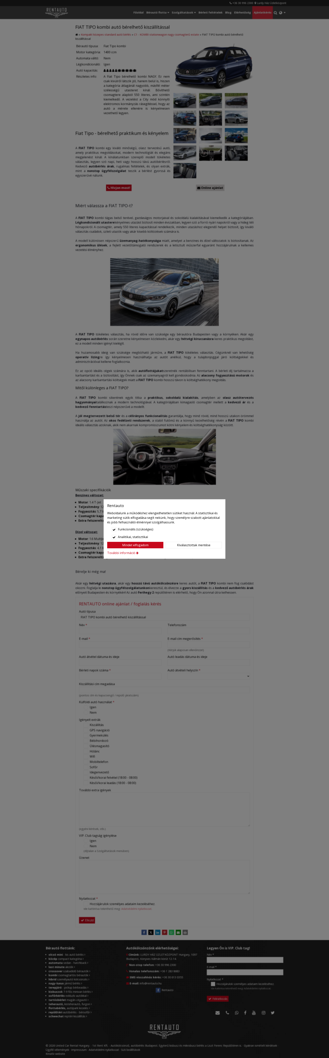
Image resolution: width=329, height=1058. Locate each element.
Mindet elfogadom (135, 545)
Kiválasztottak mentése (193, 545)
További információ (121, 553)
